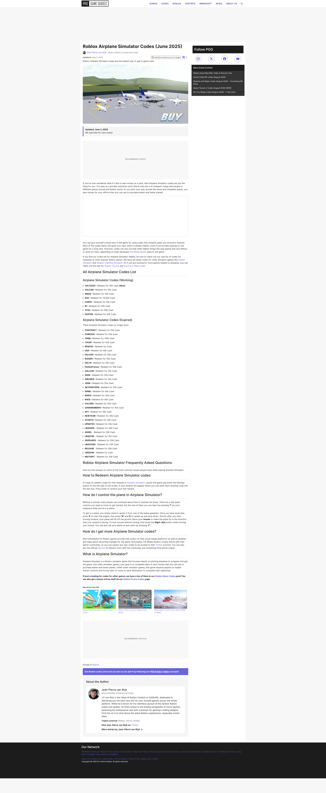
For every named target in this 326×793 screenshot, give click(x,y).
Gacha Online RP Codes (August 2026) (209, 77)
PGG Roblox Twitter (160, 671)
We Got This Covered (152, 752)
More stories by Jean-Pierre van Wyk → (122, 729)
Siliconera (138, 752)
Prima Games (126, 752)
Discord (101, 548)
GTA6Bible (113, 754)
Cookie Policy (107, 759)
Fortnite (190, 3)
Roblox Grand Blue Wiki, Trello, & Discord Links (212, 73)
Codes (164, 3)
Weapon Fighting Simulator (110, 263)
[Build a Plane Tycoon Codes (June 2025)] (135, 599)
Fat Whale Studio (138, 252)
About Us (231, 3)
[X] (211, 59)
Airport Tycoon (112, 266)
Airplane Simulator (136, 482)
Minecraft (206, 3)
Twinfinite (85, 752)
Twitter (159, 545)
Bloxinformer (102, 754)
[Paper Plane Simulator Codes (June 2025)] (99, 599)
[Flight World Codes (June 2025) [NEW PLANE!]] (170, 599)
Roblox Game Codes (165, 576)
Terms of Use (133, 759)
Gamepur (95, 752)
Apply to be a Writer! (149, 759)
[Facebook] (224, 59)
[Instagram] (198, 59)
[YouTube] (238, 59)
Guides (153, 3)
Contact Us (95, 759)
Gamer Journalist (181, 752)
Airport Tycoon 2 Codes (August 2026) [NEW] (212, 88)
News (219, 3)
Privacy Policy (121, 759)
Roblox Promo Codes (133, 579)
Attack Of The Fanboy (110, 752)
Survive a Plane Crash (134, 266)
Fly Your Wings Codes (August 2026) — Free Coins (214, 92)
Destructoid (167, 752)
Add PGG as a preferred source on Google (167, 57)
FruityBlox (91, 754)
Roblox (177, 3)
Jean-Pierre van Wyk (97, 52)
